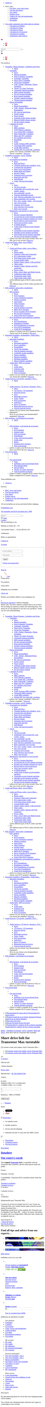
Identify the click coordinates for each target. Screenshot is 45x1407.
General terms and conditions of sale (17, 1377)
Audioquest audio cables (22, 274)
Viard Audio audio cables (22, 278)
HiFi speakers (14, 292)
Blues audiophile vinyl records (24, 199)
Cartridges (8, 1366)
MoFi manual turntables (22, 92)
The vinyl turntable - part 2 (14, 1356)
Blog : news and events (13, 490)
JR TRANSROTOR (18, 1074)
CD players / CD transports (23, 390)
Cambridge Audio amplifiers (24, 353)
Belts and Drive (19, 163)
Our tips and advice (16, 10)
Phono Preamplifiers (21, 106)
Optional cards (19, 369)
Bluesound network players (23, 406)
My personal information (13, 1348)
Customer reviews (11, 1142)
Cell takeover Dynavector (18, 32)
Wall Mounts (18, 179)
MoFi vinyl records (20, 209)
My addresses (10, 1346)
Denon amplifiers (20, 355)
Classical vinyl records (21, 205)
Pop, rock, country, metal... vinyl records (28, 201)
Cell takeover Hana (16, 28)
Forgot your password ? (11, 563)
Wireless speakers (20, 300)
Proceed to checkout (8, 603)
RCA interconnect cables (22, 256)
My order (8, 1342)
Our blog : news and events (19, 8)
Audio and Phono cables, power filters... (19, 242)
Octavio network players (22, 408)
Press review (9, 1385)
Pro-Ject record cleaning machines (25, 236)
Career (7, 1383)
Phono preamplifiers (12, 1360)
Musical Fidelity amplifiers (23, 361)
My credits (9, 1344)
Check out (4, 593)
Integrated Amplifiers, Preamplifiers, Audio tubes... (22, 335)
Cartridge (8, 1324)
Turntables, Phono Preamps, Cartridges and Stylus (22, 67)
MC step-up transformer (22, 112)
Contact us (4, 541)
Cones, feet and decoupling (23, 181)
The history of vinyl (12, 1364)
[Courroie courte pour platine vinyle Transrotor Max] (23, 1051)
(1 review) (4, 1059)
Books (16, 442)
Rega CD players (20, 404)
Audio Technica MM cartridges (25, 144)
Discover (27, 153)
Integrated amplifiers (21, 343)
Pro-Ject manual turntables (23, 94)
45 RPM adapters (20, 225)
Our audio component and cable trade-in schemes (22, 24)
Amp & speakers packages (23, 308)
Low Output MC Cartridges (23, 132)
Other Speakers (19, 304)
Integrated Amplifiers (17, 339)
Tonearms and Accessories (23, 175)
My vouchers (9, 1350)
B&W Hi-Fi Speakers (21, 310)
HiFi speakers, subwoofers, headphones (19, 288)
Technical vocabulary (8, 1183)
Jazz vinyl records (20, 203)
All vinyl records (20, 187)
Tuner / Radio (18, 398)
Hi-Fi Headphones (20, 321)
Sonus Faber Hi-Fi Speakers (23, 315)
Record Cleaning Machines (23, 215)
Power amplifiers (20, 345)
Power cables (18, 270)
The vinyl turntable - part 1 (14, 1358)
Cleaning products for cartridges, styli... (27, 165)
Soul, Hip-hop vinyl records (23, 207)
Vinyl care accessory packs (23, 223)
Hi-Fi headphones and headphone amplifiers (25, 317)
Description (9, 1140)
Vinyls (12, 183)
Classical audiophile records (23, 195)
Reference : (5, 1095)
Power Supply (19, 116)
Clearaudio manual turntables (24, 90)
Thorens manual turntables (23, 100)
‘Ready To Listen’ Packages (23, 88)
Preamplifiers (18, 347)
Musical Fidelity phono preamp (24, 120)
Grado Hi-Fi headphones (22, 329)
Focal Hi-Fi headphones (22, 327)
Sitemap (8, 1389)
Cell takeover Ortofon (17, 26)
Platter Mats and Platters (22, 171)
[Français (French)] (6, 43)
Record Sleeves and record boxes (25, 221)
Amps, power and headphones (15, 1328)
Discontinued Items (20, 466)
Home (3, 1031)
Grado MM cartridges (21, 148)
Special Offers (19, 468)
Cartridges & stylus (16, 124)
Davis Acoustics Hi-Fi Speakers (25, 311)
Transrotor (14, 1162)
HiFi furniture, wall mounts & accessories (19, 418)
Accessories (9, 1326)
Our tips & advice (11, 1144)
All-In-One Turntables (21, 82)
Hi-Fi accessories (20, 373)
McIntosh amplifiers (21, 359)
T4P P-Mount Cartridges (22, 130)
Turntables (13, 71)
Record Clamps (19, 173)
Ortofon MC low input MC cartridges (27, 150)
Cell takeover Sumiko (17, 34)
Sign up (3, 570)
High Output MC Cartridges (23, 134)
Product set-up (15, 14)
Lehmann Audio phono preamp (25, 118)
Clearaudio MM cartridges (23, 146)
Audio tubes (18, 367)
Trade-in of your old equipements (21, 16)
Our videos (13, 12)
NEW (16, 69)
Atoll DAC (18, 402)
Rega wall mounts (20, 446)
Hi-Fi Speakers (19, 296)
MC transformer (10, 1369)
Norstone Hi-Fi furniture (22, 444)
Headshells (18, 140)
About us (8, 3)
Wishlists (6, 1103)
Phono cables (18, 252)
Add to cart (5, 1099)
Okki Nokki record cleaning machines (27, 234)
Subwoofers (18, 302)
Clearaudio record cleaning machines (26, 231)
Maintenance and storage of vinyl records (24, 211)
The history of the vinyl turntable (16, 1362)
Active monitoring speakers (23, 298)
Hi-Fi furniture (19, 371)
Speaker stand (19, 306)
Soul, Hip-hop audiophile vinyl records (27, 197)
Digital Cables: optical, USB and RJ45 (27, 262)
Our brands (9, 1336)
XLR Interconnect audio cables (24, 258)
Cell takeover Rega (16, 30)
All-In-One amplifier (21, 349)
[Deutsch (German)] (6, 45)
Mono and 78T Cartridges (23, 136)
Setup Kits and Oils (20, 177)
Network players (19, 392)
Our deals (8, 1332)
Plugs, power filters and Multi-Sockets (27, 272)
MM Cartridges (19, 128)
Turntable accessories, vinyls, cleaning (18, 155)
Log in (5, 559)
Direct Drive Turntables (22, 80)
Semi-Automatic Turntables (23, 76)
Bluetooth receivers (20, 396)
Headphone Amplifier (21, 323)
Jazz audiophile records (22, 193)
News (16, 73)
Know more (5, 1070)
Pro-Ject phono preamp (22, 122)
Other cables (18, 264)
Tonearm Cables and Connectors (25, 254)
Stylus (16, 142)
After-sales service (11, 1387)
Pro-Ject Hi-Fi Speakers (22, 313)
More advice (5, 1254)
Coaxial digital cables (21, 260)
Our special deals (11, 452)
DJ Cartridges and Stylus (22, 138)
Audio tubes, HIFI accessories (20, 363)
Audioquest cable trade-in (18, 36)
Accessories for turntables (18, 159)
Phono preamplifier (16, 102)
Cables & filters (10, 1330)
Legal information (11, 1375)
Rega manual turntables (22, 96)
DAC (16, 394)
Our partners (9, 1381)
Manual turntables (20, 74)
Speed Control (19, 114)
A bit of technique (11, 1367)
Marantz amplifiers (20, 357)
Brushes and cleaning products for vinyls (28, 219)
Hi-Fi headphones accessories (24, 325)
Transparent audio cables (22, 276)
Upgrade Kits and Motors (23, 167)
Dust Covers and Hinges (22, 169)
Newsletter (13, 20)
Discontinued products (13, 1334)
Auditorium (14, 18)
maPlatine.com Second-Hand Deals (26, 464)
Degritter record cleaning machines (26, 232)
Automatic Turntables (21, 78)
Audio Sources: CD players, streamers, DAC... (21, 379)
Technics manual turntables (23, 98)
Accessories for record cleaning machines (28, 217)
